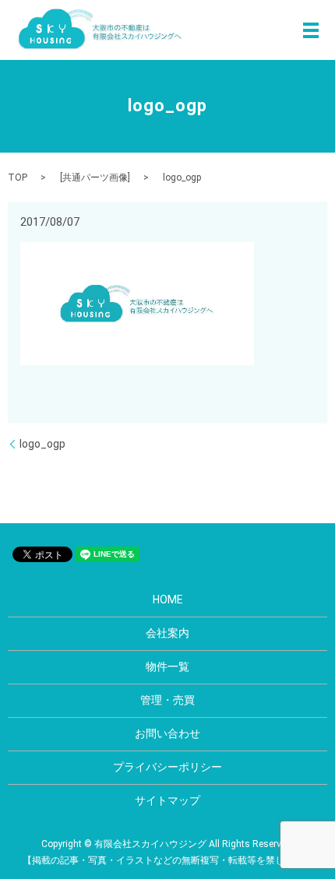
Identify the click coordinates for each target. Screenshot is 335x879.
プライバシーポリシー (167, 767)
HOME (168, 599)
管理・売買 (167, 700)
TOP (17, 177)
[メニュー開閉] (311, 30)
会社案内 (167, 633)
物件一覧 (167, 666)
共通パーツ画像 (95, 177)
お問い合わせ (167, 733)
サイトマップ (167, 800)
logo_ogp (42, 444)
